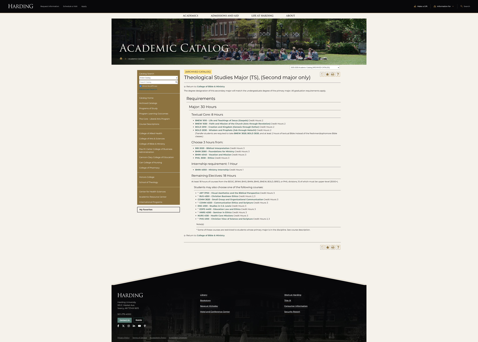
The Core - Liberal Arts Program (154, 119)
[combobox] (315, 67)
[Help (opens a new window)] (338, 74)
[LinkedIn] (134, 326)
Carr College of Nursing (150, 162)
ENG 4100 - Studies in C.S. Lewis (214, 206)
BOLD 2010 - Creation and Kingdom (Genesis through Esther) (227, 127)
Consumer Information (296, 306)
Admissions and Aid (225, 16)
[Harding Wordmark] (20, 6)
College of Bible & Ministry (152, 144)
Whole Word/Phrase (149, 86)
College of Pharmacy (149, 168)
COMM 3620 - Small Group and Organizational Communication (230, 199)
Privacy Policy (123, 338)
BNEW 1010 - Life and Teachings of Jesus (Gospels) (221, 120)
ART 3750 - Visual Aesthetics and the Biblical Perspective (229, 193)
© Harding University (178, 338)
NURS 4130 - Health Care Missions (215, 215)
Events (139, 320)
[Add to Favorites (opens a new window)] (327, 74)
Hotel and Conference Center (215, 312)
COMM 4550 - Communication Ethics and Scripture (226, 203)
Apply (84, 6)
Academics (190, 16)
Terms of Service (139, 338)
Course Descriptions (149, 124)
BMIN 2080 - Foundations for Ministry (214, 151)
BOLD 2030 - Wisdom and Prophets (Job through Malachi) (225, 130)
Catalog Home (146, 98)
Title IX (287, 300)
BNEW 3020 (240, 133)
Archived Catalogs (148, 103)
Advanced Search (148, 89)
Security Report (292, 312)
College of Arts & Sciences (152, 138)
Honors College (146, 177)
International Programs (150, 202)
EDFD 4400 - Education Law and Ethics (220, 209)
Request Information (49, 6)
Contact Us (125, 320)
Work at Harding (292, 295)
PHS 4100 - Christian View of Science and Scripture (226, 219)
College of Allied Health (150, 133)
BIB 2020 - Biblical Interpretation (212, 148)
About (290, 16)
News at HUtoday (209, 306)
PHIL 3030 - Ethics (204, 158)
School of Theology (148, 182)
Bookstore (205, 300)
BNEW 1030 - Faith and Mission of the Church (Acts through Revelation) (232, 124)
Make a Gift (422, 6)
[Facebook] (118, 326)
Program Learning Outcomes (153, 113)
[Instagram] (129, 326)
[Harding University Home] (121, 59)
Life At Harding (262, 16)
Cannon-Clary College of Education (156, 157)
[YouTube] (139, 326)
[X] (123, 326)
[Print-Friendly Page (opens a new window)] (332, 74)
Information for (444, 6)
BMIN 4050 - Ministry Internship (212, 170)
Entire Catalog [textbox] (145, 78)
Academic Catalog (136, 59)
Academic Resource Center (152, 197)
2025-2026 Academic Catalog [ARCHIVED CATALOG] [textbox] (310, 67)
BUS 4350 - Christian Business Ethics (218, 196)
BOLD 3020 (253, 133)
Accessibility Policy (158, 338)
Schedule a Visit (70, 6)
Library (203, 295)
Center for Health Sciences (152, 191)
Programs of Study (148, 108)
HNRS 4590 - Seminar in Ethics (215, 212)
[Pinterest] (145, 326)
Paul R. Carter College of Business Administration (155, 150)
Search (467, 6)
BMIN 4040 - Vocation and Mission (213, 155)
